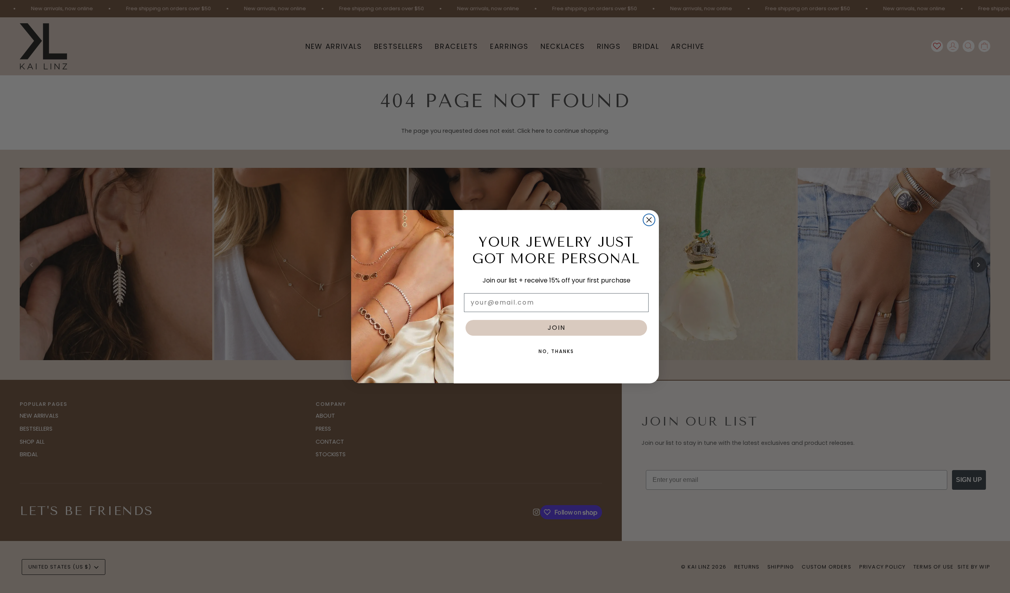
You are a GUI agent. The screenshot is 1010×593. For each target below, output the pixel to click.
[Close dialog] (649, 220)
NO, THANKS (556, 351)
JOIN (556, 327)
